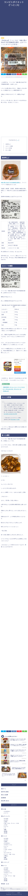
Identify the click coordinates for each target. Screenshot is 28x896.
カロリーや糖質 (9, 146)
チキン (15, 847)
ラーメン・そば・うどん (15, 854)
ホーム (4, 788)
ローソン (14, 865)
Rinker (20, 363)
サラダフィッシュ (15, 844)
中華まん (15, 855)
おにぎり (15, 820)
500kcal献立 (6, 791)
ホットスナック (15, 852)
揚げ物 (15, 831)
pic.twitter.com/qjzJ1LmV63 (10, 413)
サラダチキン (15, 811)
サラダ (15, 824)
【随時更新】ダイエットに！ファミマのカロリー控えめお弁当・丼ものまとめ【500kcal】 (14, 389)
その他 (14, 809)
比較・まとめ (14, 883)
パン (15, 828)
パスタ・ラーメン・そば (15, 875)
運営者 (4, 797)
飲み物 (15, 832)
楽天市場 (17, 369)
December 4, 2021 (15, 419)
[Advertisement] (14, 21)
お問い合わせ (6, 800)
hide (17, 140)
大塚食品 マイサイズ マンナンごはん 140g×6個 (19, 361)
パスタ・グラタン (15, 849)
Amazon (17, 366)
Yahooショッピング (19, 373)
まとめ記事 (5, 794)
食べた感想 (8, 150)
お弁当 (15, 821)
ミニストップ (14, 862)
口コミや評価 (9, 148)
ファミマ (14, 836)
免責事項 (18, 892)
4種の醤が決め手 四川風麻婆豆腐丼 (10, 182)
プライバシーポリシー (11, 892)
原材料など (8, 144)
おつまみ (15, 818)
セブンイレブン (14, 816)
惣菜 (15, 829)
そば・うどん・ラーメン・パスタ (15, 823)
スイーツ (15, 813)
